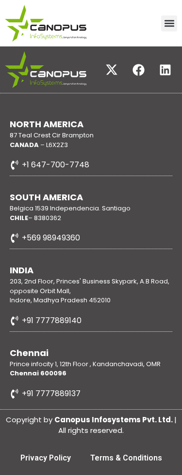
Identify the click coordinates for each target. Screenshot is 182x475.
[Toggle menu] (169, 23)
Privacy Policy (45, 457)
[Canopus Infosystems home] (45, 69)
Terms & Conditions (126, 457)
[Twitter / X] (111, 70)
